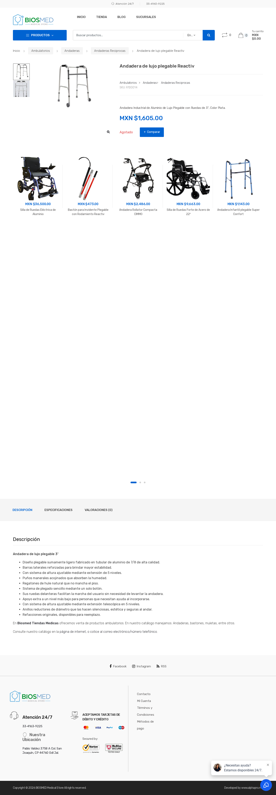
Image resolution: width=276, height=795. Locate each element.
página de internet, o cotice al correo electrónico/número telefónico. (109, 632)
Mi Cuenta (144, 701)
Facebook (119, 666)
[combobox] (127, 35)
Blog (121, 17)
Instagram (144, 666)
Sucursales (146, 17)
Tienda (101, 17)
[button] (108, 131)
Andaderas (72, 51)
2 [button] (140, 482)
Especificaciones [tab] (58, 510)
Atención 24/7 (125, 3)
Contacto (144, 694)
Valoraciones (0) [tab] (99, 510)
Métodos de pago (145, 725)
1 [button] (134, 482)
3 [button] (144, 482)
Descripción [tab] (22, 510)
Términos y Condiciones (145, 711)
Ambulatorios (40, 51)
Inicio (81, 17)
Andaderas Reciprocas (109, 51)
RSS (163, 666)
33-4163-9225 (155, 3)
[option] (72, 86)
